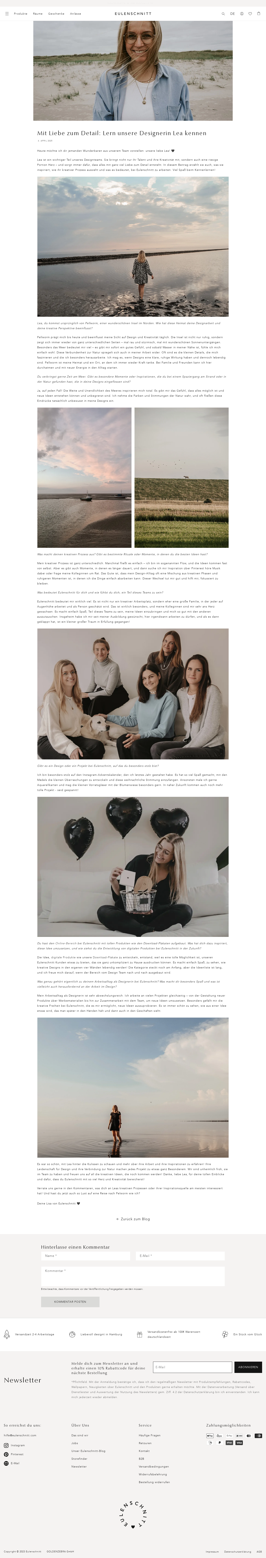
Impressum (212, 1551)
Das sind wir (79, 1435)
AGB (259, 1551)
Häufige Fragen (150, 1435)
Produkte (21, 13)
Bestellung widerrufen (154, 1482)
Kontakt (144, 1451)
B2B (141, 1458)
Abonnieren (248, 1367)
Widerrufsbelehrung (153, 1474)
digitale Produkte (63, 957)
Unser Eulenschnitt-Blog (88, 1451)
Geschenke (56, 13)
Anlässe (75, 13)
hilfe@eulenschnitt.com (20, 1435)
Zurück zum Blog (135, 1219)
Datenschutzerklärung (237, 1551)
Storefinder (79, 1458)
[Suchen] (223, 13)
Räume (38, 13)
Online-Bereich (66, 943)
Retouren (145, 1443)
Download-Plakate (105, 957)
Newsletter (79, 1466)
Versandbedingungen (154, 1466)
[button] (223, 13)
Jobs (74, 1443)
